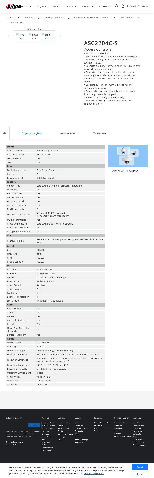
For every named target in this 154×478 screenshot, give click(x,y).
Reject (140, 474)
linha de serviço (81, 439)
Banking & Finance (65, 434)
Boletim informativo (122, 436)
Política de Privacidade (137, 438)
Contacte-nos (138, 425)
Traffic (60, 431)
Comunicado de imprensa (120, 424)
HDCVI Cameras (48, 425)
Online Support (139, 445)
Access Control (127, 17)
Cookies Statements (94, 473)
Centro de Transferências (81, 426)
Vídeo (77, 437)
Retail (60, 439)
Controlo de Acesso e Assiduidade (91, 17)
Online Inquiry (138, 442)
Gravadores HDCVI (46, 443)
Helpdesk (79, 442)
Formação (79, 431)
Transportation (64, 423)
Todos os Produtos (53, 17)
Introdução (137, 423)
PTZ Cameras (47, 428)
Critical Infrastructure (63, 426)
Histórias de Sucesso (119, 429)
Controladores (16, 22)
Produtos (28, 17)
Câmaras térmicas (45, 432)
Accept (140, 467)
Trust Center (138, 428)
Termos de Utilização (137, 432)
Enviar (34, 424)
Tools (77, 423)
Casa (10, 17)
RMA (77, 434)
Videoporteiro (47, 447)
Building (61, 437)
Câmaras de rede (49, 423)
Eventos (117, 433)
